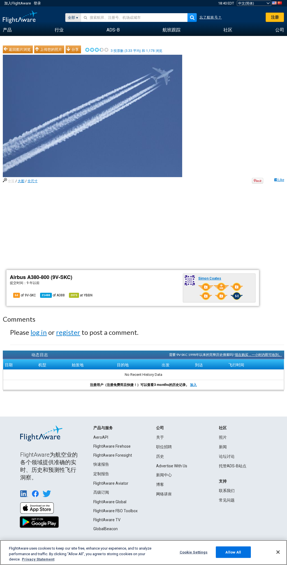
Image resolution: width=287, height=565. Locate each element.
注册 (275, 17)
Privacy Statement (38, 559)
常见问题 (227, 500)
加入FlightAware (17, 3)
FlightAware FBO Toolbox (115, 511)
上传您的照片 (51, 49)
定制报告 (101, 474)
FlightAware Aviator (110, 483)
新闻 (223, 447)
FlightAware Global (109, 502)
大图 (21, 181)
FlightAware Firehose (112, 446)
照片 (223, 437)
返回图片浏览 (20, 49)
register (68, 332)
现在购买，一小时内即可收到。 (258, 355)
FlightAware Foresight (112, 455)
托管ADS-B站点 (232, 466)
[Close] (278, 552)
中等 (11, 181)
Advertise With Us (171, 466)
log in (39, 332)
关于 (160, 437)
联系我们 (227, 490)
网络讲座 (164, 494)
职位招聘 (164, 447)
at (81, 295)
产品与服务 (103, 428)
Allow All (233, 552)
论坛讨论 (227, 456)
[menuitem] (7, 30)
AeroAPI (100, 437)
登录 (37, 3)
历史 (160, 456)
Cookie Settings (194, 552)
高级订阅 (101, 492)
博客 (160, 484)
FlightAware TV (107, 520)
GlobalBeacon (105, 529)
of (53, 295)
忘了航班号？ (211, 17)
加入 (193, 385)
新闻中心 (164, 475)
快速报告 (101, 464)
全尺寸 (32, 181)
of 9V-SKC (25, 295)
